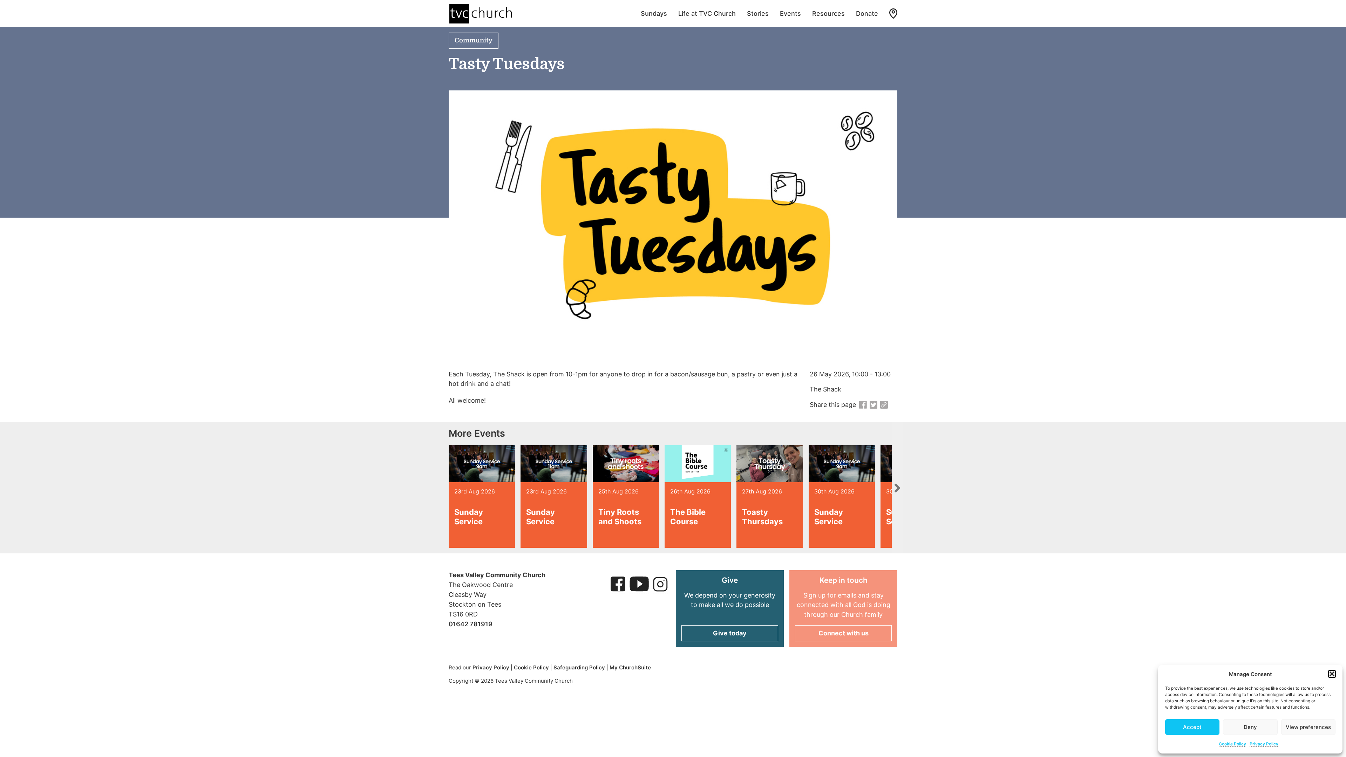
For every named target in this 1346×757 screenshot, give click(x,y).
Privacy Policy (1264, 743)
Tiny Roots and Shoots (619, 516)
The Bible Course (688, 516)
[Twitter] (873, 405)
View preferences (1308, 727)
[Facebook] (863, 405)
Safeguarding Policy (579, 667)
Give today (730, 633)
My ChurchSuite (630, 667)
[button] (1331, 673)
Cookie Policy (1232, 743)
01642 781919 (470, 624)
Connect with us (843, 633)
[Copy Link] (884, 405)
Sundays (654, 13)
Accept (1192, 727)
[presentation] (897, 487)
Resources (828, 13)
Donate (867, 13)
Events (790, 13)
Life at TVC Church (707, 13)
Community (473, 40)
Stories (758, 13)
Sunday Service (468, 516)
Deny (1250, 727)
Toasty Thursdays (762, 516)
